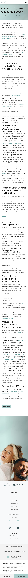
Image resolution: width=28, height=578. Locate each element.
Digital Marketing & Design (15, 557)
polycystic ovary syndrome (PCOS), (13, 143)
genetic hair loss (15, 95)
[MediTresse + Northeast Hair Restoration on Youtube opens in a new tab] (18, 520)
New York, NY (14, 500)
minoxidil (20, 340)
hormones (4, 173)
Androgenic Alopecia (7, 318)
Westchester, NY (14, 503)
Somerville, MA (14, 509)
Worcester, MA (14, 498)
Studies (4, 216)
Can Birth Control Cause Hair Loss (16, 15)
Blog (6, 15)
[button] (26, 2)
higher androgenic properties (12, 262)
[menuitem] (10, 520)
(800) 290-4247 (7, 571)
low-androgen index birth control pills (13, 354)
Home (2, 15)
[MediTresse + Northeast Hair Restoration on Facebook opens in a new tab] (14, 520)
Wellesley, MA (14, 495)
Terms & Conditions (7, 551)
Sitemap (23, 551)
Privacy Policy (17, 551)
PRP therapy (17, 358)
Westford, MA (14, 506)
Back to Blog (6, 406)
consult (19, 332)
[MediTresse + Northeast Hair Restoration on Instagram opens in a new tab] (10, 520)
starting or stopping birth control (13, 311)
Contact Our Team (8, 439)
